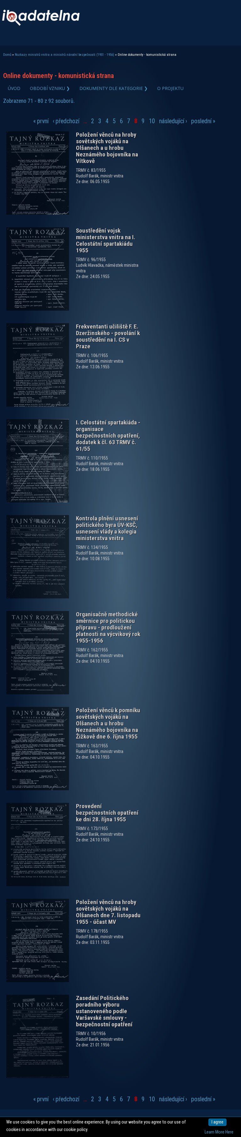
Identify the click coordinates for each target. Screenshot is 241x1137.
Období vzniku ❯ (50, 88)
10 (152, 121)
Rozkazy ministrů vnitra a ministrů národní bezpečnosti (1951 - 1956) (64, 55)
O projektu (170, 88)
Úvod (14, 88)
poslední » (203, 121)
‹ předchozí (66, 121)
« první (41, 121)
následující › (173, 121)
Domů (7, 55)
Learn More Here (219, 1132)
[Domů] (41, 24)
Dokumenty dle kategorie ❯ (113, 88)
